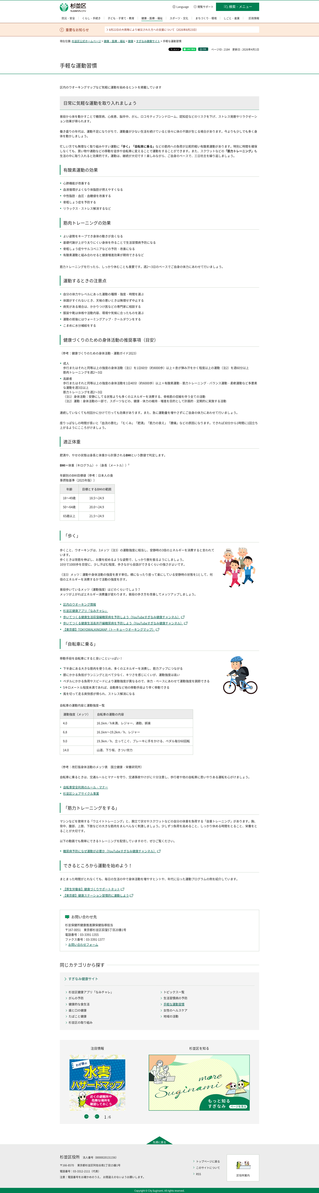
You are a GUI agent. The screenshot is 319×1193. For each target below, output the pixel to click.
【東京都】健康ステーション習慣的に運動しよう (96, 895)
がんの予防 (76, 998)
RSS (198, 1174)
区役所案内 (243, 1175)
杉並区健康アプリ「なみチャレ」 (85, 610)
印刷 (204, 49)
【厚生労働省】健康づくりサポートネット (91, 889)
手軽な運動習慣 (173, 1004)
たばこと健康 (78, 1016)
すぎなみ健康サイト (148, 41)
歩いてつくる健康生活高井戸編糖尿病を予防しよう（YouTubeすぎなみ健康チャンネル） (123, 623)
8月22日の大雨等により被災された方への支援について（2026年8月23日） (153, 30)
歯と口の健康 (78, 1010)
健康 (130, 41)
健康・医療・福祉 (114, 41)
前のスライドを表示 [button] (86, 1116)
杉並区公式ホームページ (86, 41)
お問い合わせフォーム (83, 944)
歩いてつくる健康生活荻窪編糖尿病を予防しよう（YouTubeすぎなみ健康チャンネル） (121, 617)
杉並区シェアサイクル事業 (81, 793)
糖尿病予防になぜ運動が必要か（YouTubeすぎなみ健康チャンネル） (109, 851)
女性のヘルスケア (175, 1010)
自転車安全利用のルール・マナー (85, 787)
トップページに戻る (208, 1161)
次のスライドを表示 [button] (97, 1116)
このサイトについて (208, 1168)
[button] (180, 6)
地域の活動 (170, 1016)
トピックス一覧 (173, 992)
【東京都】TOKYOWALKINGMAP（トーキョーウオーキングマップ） (109, 629)
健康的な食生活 (79, 1004)
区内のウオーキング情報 (79, 604)
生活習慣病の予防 (175, 998)
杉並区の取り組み (81, 1022)
